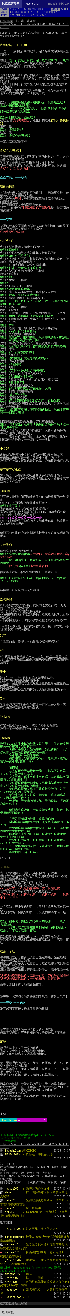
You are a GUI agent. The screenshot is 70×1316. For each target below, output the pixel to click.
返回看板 (8, 1312)
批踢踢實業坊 (11, 3)
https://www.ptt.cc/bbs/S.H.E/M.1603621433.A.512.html (34, 25)
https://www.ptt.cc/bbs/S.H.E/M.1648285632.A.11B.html (34, 1145)
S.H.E (33, 3)
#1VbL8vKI (6, 21)
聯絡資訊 (52, 3)
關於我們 (64, 3)
